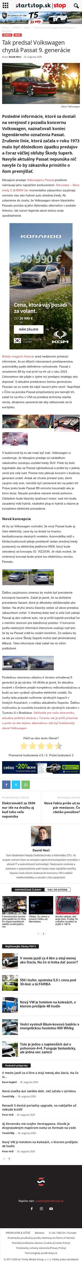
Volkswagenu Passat (40, 180)
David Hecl (15, 56)
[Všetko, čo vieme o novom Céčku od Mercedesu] (41, 905)
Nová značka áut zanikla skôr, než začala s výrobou (39, 1091)
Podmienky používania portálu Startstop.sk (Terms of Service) (41, 1237)
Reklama (39, 1232)
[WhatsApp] (25, 785)
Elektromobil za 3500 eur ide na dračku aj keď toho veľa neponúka (18, 809)
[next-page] (43, 933)
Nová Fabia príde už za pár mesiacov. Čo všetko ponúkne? (62, 807)
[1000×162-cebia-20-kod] (41, 767)
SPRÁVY (16, 27)
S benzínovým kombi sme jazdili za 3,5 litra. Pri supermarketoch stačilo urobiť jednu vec (14, 921)
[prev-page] (38, 933)
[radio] (24, 746)
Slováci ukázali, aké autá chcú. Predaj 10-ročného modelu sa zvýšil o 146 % (66, 920)
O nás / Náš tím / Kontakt (62, 1232)
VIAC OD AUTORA (57, 889)
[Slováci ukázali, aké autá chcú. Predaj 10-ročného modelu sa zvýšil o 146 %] (67, 905)
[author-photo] (41, 836)
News (27, 27)
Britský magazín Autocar (18, 356)
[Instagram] (41, 1209)
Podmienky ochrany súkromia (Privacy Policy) (41, 1247)
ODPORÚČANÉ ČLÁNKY (28, 889)
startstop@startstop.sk (50, 1201)
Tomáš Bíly (8, 1096)
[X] (16, 785)
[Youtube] (50, 1209)
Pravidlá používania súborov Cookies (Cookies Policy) (41, 1242)
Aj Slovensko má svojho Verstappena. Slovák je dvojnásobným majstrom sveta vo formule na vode (39, 1126)
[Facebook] (6, 785)
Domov (5, 27)
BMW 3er (22, 190)
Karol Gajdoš (9, 1082)
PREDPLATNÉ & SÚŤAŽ (18, 1232)
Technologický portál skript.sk (41, 1253)
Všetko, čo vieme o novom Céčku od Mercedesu (39, 919)
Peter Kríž (7, 1114)
